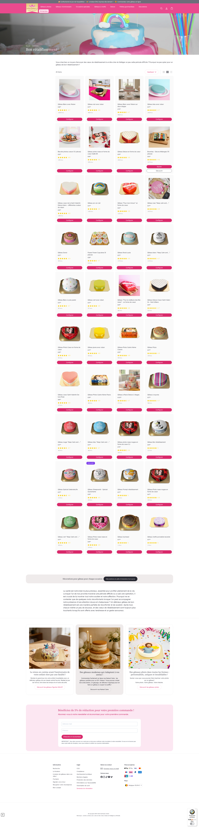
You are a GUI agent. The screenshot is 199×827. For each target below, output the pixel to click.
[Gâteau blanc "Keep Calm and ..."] (159, 244)
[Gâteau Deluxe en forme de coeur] (129, 143)
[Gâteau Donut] (70, 244)
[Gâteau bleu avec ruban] (159, 96)
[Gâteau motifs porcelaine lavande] (159, 528)
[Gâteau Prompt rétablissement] (129, 481)
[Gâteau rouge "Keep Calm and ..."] (70, 433)
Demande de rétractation (85, 788)
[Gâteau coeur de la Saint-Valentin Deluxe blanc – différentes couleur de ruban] (70, 197)
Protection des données (84, 780)
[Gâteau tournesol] (129, 528)
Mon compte (57, 787)
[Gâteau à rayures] (159, 386)
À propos (56, 779)
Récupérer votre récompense (62, 785)
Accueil (28, 46)
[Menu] (195, 809)
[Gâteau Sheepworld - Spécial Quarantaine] (99, 482)
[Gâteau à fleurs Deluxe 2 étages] (129, 386)
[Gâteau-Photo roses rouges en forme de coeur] (159, 482)
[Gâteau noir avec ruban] (99, 96)
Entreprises (44, 11)
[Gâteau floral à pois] (129, 244)
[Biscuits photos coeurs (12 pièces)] (70, 143)
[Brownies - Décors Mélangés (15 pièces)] (159, 144)
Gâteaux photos (45, 7)
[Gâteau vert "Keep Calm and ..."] (70, 528)
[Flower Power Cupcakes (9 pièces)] (99, 245)
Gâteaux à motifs (100, 7)
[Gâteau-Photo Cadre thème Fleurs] (99, 386)
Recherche (56, 768)
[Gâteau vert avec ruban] (99, 291)
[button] (2, 814)
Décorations (143, 7)
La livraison (56, 771)
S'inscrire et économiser (72, 737)
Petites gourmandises (127, 7)
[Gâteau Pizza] (159, 339)
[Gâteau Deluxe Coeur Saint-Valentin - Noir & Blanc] (159, 293)
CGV (78, 768)
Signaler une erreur (59, 782)
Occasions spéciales (83, 7)
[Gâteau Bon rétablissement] (159, 433)
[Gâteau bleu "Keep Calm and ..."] (99, 433)
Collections (35, 46)
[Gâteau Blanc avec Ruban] (70, 96)
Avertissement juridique (84, 774)
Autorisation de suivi (83, 785)
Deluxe (112, 7)
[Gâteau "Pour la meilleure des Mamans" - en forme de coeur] (129, 293)
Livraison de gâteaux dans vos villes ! (62, 775)
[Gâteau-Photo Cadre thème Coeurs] (129, 340)
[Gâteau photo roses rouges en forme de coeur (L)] (129, 435)
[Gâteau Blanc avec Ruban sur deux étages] (129, 97)
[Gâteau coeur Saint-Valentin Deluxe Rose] (70, 387)
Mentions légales (82, 777)
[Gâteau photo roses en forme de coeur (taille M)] (99, 144)
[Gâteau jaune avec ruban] (99, 339)
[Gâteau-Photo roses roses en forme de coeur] (99, 529)
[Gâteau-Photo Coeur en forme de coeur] (70, 340)
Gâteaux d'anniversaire (63, 7)
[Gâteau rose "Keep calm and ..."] (159, 194)
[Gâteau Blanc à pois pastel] (70, 291)
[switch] (192, 823)
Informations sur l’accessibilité (86, 783)
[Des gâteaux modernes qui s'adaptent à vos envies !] (99, 648)
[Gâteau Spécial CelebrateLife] (70, 481)
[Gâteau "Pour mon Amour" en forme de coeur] (129, 196)
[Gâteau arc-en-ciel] (99, 194)
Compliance (80, 771)
